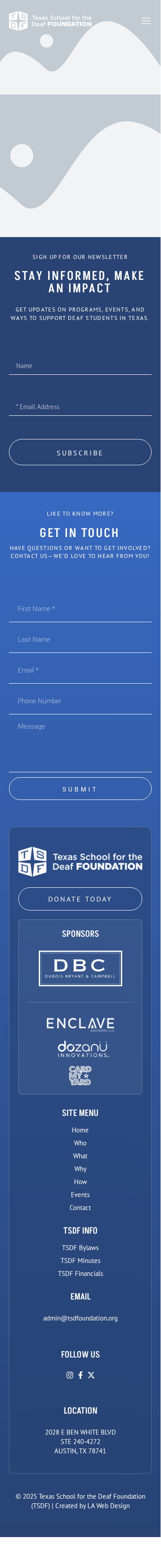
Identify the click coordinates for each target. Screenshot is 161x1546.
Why (80, 1169)
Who (80, 1143)
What (80, 1156)
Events (80, 1194)
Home (80, 1130)
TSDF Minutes (80, 1260)
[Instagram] (70, 1375)
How (80, 1181)
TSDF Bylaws (80, 1247)
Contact (80, 1207)
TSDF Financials (80, 1273)
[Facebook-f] (80, 1375)
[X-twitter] (91, 1375)
